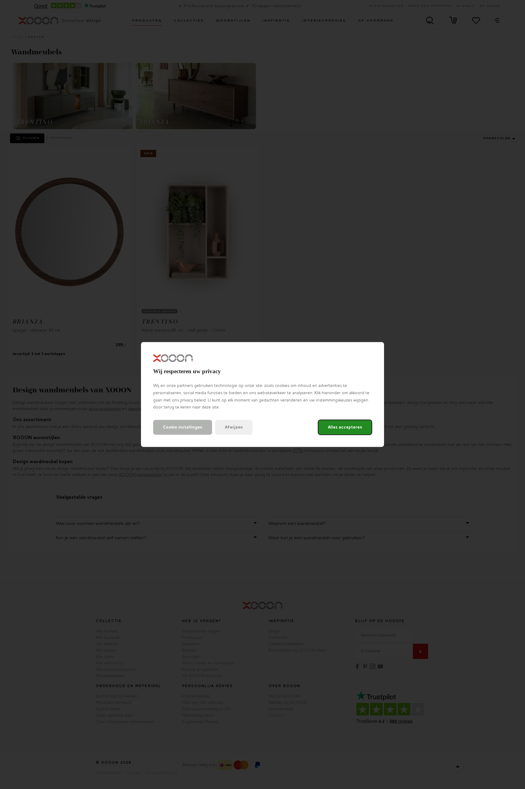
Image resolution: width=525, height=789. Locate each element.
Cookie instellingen (182, 427)
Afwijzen (234, 427)
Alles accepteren (345, 427)
